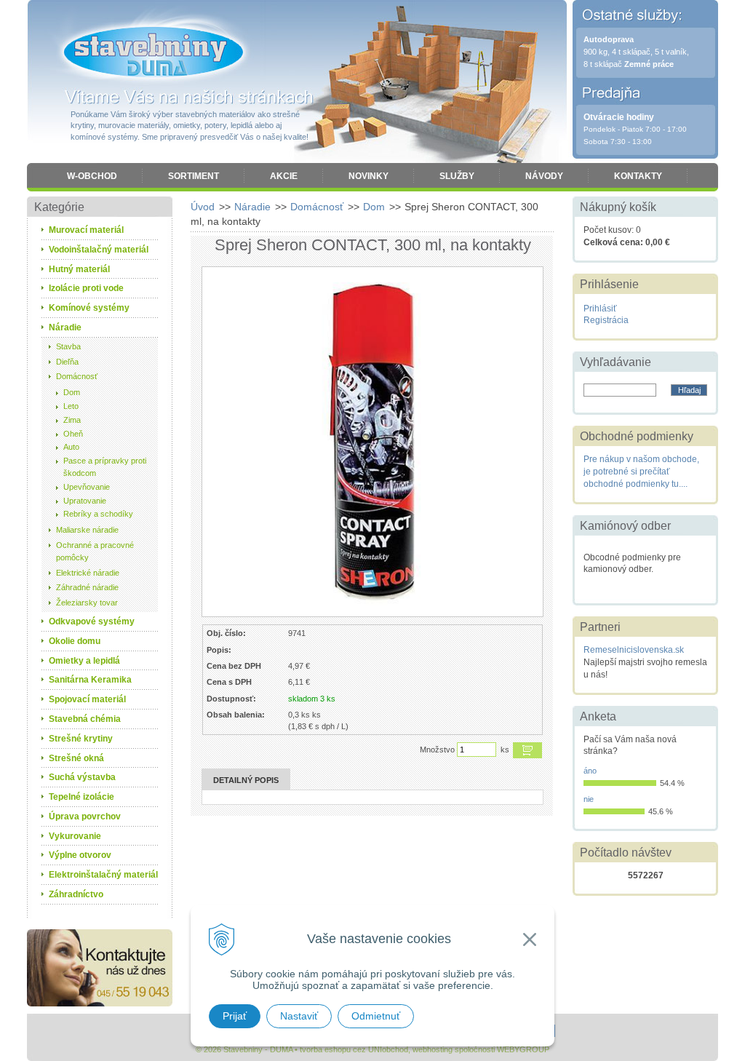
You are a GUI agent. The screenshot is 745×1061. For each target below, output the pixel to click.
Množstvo (437, 749)
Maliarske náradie (87, 529)
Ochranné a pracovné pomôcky (95, 551)
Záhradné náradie (87, 587)
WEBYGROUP (523, 1049)
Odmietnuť (375, 1016)
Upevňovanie (86, 486)
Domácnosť (316, 206)
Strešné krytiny (81, 739)
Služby (456, 176)
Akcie (284, 176)
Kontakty (638, 176)
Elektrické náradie (87, 572)
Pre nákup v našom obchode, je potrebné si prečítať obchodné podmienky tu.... (641, 471)
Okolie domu (74, 641)
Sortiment (193, 176)
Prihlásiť (600, 308)
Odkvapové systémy (92, 621)
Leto (71, 406)
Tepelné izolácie (81, 797)
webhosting (433, 1049)
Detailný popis (246, 780)
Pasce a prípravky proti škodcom (104, 466)
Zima (72, 420)
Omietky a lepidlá (84, 661)
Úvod (203, 206)
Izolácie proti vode (86, 288)
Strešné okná (76, 758)
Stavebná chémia (85, 719)
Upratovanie (84, 500)
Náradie (252, 206)
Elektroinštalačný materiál (103, 875)
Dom (374, 206)
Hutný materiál (79, 269)
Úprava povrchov (85, 816)
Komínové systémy (89, 308)
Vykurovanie (75, 836)
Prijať (235, 1016)
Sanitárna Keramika (90, 680)
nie (588, 799)
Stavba (68, 346)
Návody (544, 176)
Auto (71, 446)
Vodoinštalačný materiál (98, 250)
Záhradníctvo (76, 894)
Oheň (73, 433)
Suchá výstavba (82, 777)
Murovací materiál (86, 230)
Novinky (368, 176)
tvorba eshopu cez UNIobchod (354, 1049)
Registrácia (606, 320)
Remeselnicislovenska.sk (633, 650)
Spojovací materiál (87, 699)
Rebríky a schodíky (98, 513)
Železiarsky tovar (87, 602)
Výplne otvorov (80, 855)
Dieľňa (67, 361)
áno (590, 770)
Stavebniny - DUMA (153, 52)
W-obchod (92, 176)
